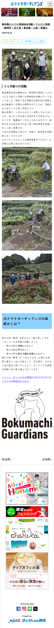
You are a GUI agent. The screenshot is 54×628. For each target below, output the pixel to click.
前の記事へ (7, 459)
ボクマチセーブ (11, 41)
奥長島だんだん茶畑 (34, 41)
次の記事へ (47, 459)
